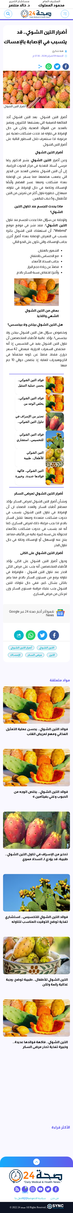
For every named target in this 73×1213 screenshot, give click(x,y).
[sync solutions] (55, 1207)
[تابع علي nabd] (25, 1189)
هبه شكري (57, 51)
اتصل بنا (19, 1198)
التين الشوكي (46, 647)
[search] (8, 14)
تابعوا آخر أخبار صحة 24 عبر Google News (31, 613)
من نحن (54, 1198)
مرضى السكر (35, 655)
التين (52, 655)
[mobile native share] (19, 635)
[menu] (65, 14)
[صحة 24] (36, 14)
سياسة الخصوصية (36, 1198)
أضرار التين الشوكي (21, 647)
